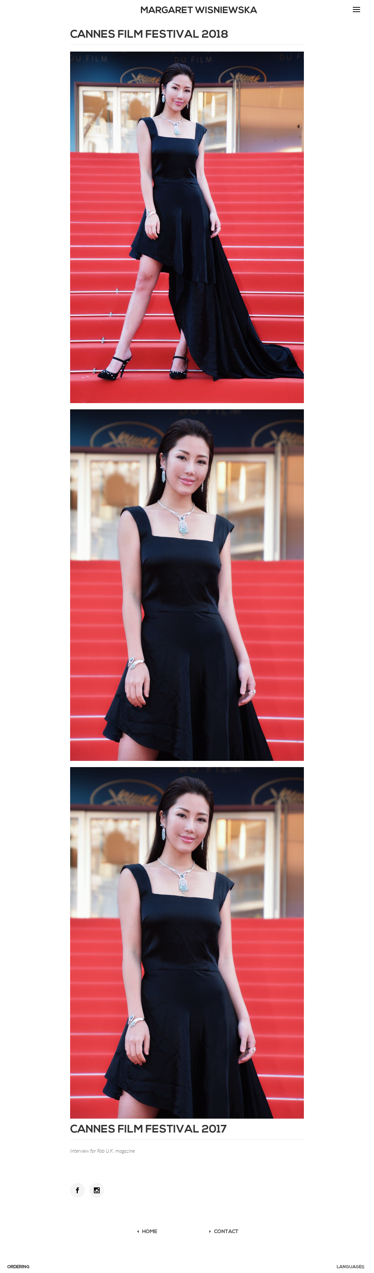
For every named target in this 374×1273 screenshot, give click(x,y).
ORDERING (18, 1267)
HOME (149, 1232)
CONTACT (226, 1232)
